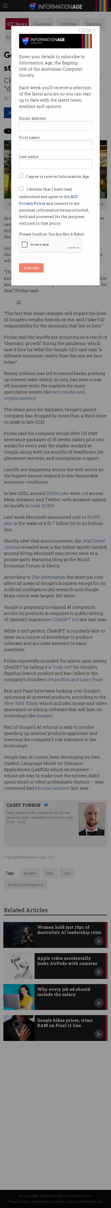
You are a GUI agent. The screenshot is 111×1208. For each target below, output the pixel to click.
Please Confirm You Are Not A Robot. (52, 234)
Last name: (29, 156)
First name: (30, 137)
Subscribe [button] (31, 267)
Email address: (32, 118)
